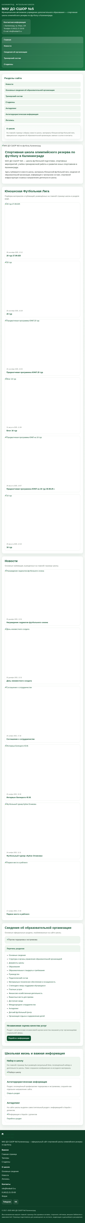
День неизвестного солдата (19, 681)
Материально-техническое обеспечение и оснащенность (32, 982)
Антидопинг (11, 108)
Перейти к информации (18, 1038)
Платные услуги (15, 989)
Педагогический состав (18, 978)
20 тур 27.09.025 (14, 256)
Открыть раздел (13, 1093)
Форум (4, 1196)
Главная (7, 40)
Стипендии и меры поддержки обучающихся (27, 986)
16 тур (9, 547)
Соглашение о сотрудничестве (21, 739)
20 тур (9, 314)
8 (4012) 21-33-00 (9, 1192)
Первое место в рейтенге (18, 914)
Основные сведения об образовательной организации (30, 90)
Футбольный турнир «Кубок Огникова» (25, 856)
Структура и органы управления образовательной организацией (35, 959)
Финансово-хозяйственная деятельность (25, 993)
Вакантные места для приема (21, 997)
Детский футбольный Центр (20, 1012)
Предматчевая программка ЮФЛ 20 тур (25, 372)
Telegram (7, 1202)
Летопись (10, 120)
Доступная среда (16, 1001)
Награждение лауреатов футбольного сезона (27, 622)
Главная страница (9, 1154)
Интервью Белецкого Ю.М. (19, 797)
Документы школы (16, 963)
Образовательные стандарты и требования (27, 970)
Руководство (14, 974)
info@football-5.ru (9, 1188)
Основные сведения (17, 955)
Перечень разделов (15, 949)
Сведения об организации (15, 52)
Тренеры (5, 1158)
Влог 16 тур (12, 431)
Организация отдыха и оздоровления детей (27, 1016)
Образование (14, 967)
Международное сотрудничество (22, 1005)
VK (16, 1202)
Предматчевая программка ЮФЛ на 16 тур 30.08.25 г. (31, 489)
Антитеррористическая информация (22, 114)
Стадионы (8, 64)
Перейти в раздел (14, 1119)
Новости (8, 46)
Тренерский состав (12, 58)
